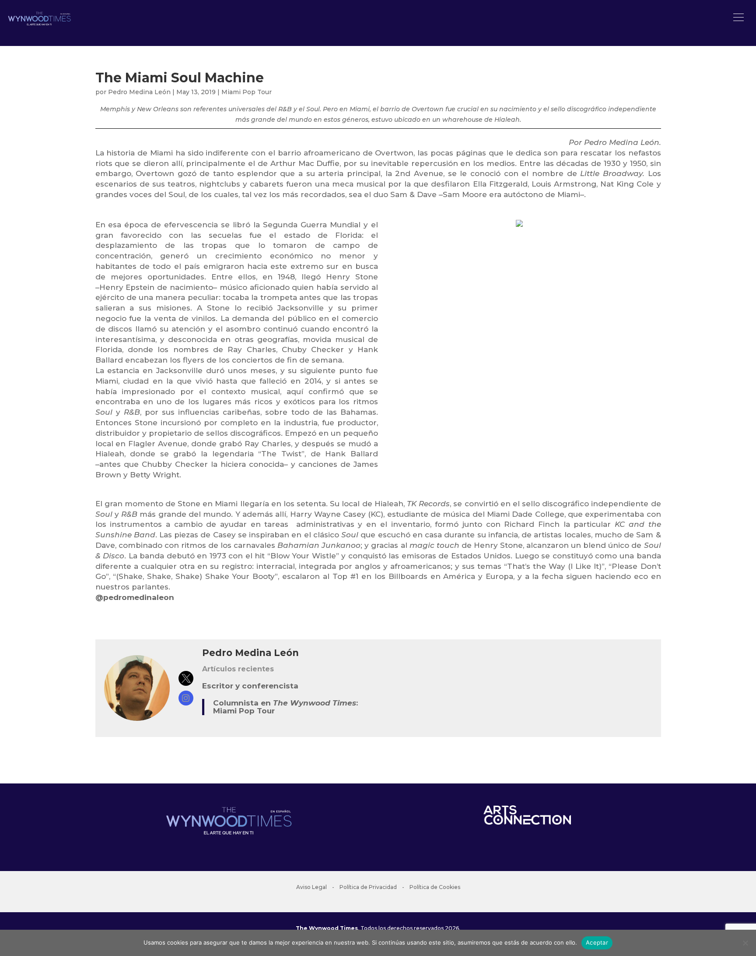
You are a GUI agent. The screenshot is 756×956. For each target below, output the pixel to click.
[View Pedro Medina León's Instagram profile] (185, 698)
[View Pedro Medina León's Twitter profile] (185, 678)
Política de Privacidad (368, 887)
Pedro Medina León (139, 92)
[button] (738, 17)
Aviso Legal (311, 887)
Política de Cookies (435, 887)
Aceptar (597, 942)
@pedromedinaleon (134, 597)
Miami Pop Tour (246, 92)
